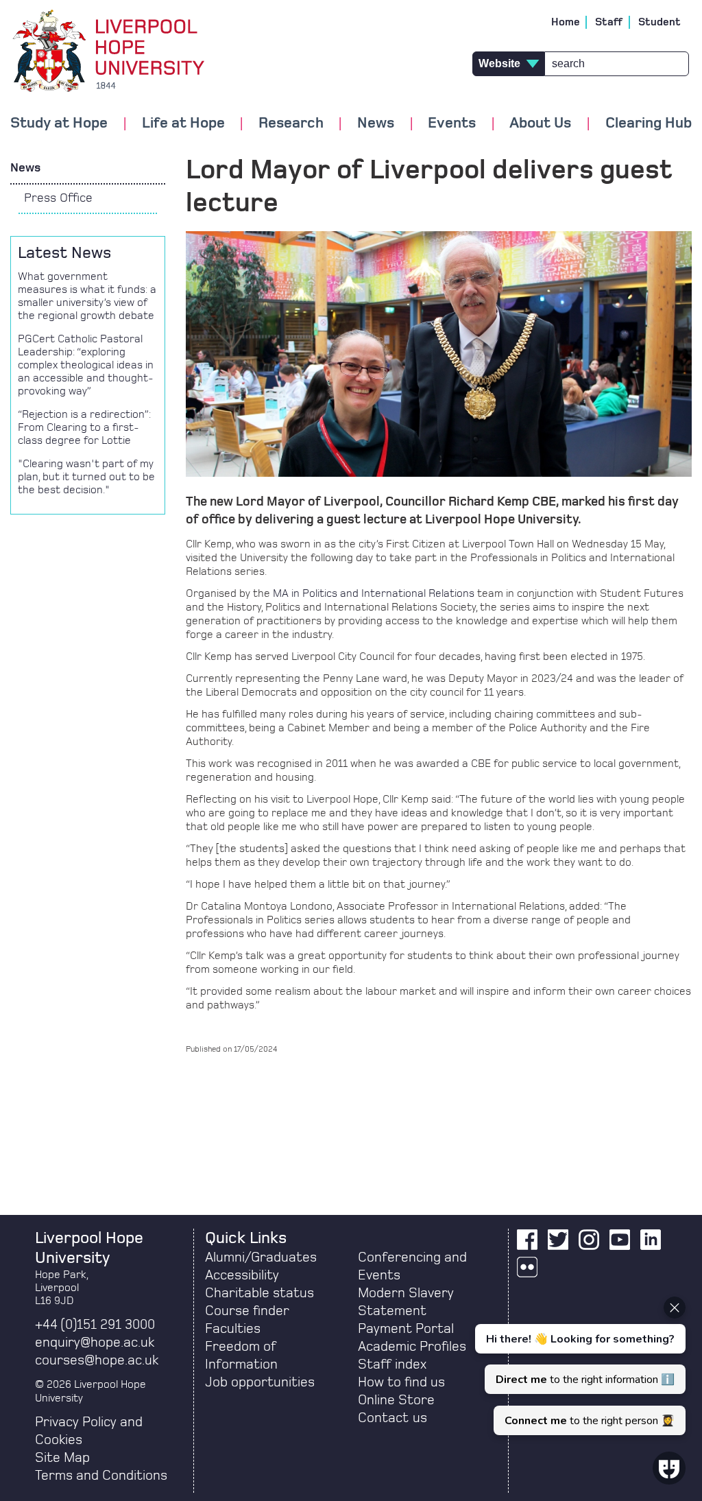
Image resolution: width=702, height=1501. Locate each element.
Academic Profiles (412, 1347)
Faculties (233, 1329)
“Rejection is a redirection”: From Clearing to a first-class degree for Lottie (84, 427)
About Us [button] (540, 123)
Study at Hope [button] (59, 123)
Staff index (392, 1364)
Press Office (58, 198)
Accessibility (242, 1275)
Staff (609, 21)
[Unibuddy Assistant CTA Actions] (578, 1366)
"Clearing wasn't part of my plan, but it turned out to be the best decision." (86, 476)
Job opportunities (260, 1382)
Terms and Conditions (101, 1475)
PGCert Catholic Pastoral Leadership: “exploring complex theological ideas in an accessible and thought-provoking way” (86, 365)
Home (565, 21)
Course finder (247, 1311)
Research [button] (291, 123)
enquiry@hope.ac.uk (94, 1342)
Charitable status (259, 1293)
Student (659, 21)
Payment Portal (406, 1329)
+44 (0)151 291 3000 (95, 1325)
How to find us (401, 1382)
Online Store (396, 1400)
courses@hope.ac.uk (96, 1360)
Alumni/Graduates (261, 1257)
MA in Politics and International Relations (373, 593)
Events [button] (452, 123)
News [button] (375, 123)
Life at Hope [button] (183, 123)
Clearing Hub (648, 123)
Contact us (392, 1418)
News (25, 168)
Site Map (62, 1458)
